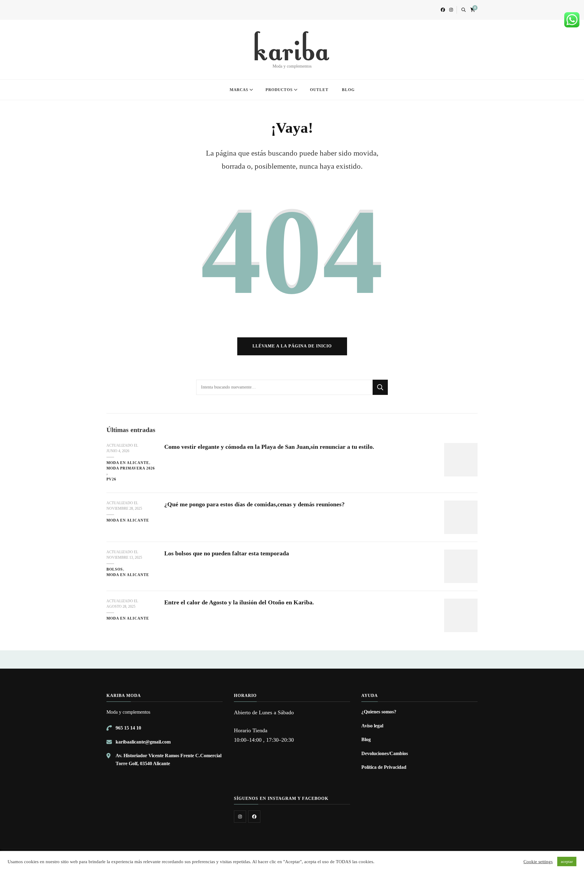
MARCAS (239, 89)
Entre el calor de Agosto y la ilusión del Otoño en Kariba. (239, 602)
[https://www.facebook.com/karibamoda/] (254, 816)
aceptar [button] (567, 861)
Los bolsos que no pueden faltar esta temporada (226, 553)
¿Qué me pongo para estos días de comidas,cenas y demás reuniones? (254, 504)
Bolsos (114, 569)
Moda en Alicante (127, 463)
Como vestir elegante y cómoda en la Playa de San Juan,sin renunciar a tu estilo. (269, 446)
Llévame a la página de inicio (292, 346)
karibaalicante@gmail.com (143, 741)
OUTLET (319, 89)
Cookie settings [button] (538, 861)
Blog (366, 739)
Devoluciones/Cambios (384, 753)
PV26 (111, 479)
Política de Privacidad (383, 767)
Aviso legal (372, 725)
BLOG (348, 89)
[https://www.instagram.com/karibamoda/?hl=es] (240, 816)
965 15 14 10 (128, 727)
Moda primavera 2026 (130, 468)
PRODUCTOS (279, 89)
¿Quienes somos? (378, 711)
